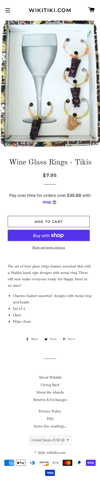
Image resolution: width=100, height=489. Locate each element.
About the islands (50, 392)
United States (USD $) (47, 440)
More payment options (48, 247)
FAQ (50, 418)
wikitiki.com (50, 10)
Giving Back (50, 384)
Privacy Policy (50, 411)
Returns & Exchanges (50, 399)
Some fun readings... (50, 426)
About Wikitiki (50, 377)
